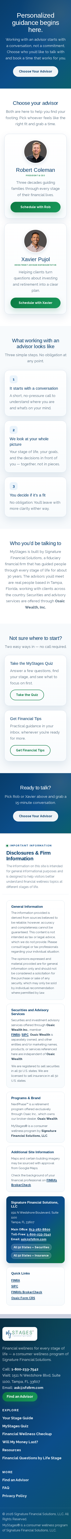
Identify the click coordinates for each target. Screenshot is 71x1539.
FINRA (15, 1034)
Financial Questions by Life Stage (32, 1458)
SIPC (25, 1034)
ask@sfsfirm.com (33, 1239)
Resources (11, 1450)
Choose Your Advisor (35, 71)
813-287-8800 (39, 1229)
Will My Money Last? (20, 1442)
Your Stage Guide (17, 1418)
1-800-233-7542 (39, 1234)
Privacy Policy (14, 1496)
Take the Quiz (27, 695)
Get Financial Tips (30, 750)
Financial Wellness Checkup (27, 1434)
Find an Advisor (20, 1396)
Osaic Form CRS (23, 1298)
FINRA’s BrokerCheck (26, 1292)
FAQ (5, 1488)
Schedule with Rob (36, 207)
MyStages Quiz (15, 1426)
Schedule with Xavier (35, 303)
